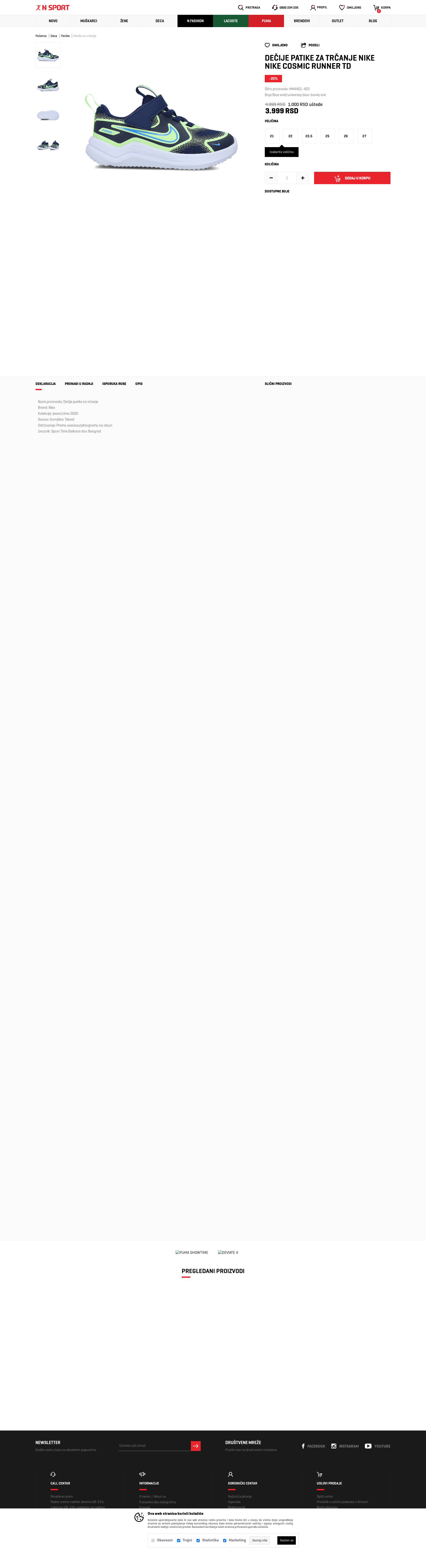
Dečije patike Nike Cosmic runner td (278, 1043)
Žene (124, 21)
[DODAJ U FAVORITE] (68, 1386)
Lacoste (231, 21)
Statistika (210, 1540)
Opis (138, 384)
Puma (266, 21)
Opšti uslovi (325, 1496)
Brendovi (302, 21)
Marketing (237, 1540)
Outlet (337, 21)
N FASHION (195, 21)
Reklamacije (236, 1507)
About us (160, 1496)
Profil (322, 7)
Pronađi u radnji (79, 384)
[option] (161, 127)
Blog (373, 21)
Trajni (187, 1540)
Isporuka (234, 1502)
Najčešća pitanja (240, 1496)
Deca (160, 21)
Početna (41, 36)
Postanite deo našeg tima (157, 1502)
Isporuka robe (114, 384)
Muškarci (88, 21)
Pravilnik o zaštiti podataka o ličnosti (342, 1502)
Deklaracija (46, 384)
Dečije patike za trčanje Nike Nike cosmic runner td (79, 1366)
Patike (65, 36)
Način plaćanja (327, 1507)
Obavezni (165, 1540)
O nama (144, 1496)
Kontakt (144, 1507)
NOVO (53, 21)
